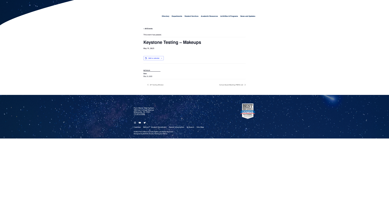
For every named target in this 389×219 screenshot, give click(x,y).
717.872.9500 (139, 114)
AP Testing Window (156, 85)
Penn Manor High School (155, 5)
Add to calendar (153, 58)
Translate (253, 6)
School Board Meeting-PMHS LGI (231, 85)
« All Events (148, 28)
